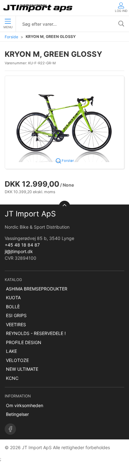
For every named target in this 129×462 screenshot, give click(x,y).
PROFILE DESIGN (23, 342)
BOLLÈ (13, 306)
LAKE (11, 351)
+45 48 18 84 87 (22, 244)
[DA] (38, 8)
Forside (11, 37)
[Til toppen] (64, 206)
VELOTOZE (17, 360)
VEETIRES (16, 324)
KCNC (12, 378)
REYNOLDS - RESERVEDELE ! (36, 333)
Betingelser (17, 414)
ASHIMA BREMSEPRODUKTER (36, 288)
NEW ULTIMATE (22, 369)
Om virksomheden (24, 405)
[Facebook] (10, 429)
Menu (8, 27)
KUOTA (13, 297)
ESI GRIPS (16, 315)
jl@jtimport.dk (19, 251)
